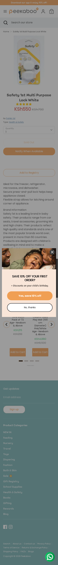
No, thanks (30, 307)
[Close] (52, 252)
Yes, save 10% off (30, 296)
